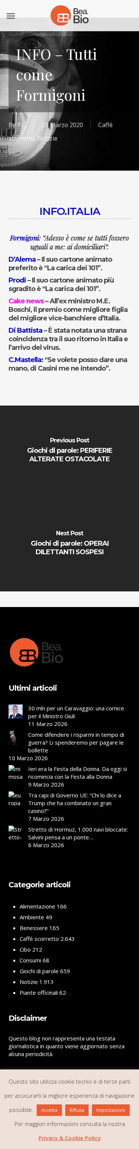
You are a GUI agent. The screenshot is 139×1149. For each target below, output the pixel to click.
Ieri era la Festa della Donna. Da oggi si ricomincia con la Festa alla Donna (77, 772)
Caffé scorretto (39, 938)
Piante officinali (39, 992)
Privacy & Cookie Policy (70, 1138)
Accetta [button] (49, 1110)
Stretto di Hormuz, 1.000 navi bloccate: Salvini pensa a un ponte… (78, 833)
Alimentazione (37, 906)
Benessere (34, 928)
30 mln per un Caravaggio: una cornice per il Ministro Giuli (76, 712)
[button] (11, 15)
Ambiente (32, 917)
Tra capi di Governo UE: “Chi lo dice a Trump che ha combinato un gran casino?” (74, 802)
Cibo (25, 949)
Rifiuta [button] (77, 1110)
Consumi (30, 960)
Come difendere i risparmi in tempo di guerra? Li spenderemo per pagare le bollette (76, 742)
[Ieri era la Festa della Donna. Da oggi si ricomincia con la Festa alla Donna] (16, 775)
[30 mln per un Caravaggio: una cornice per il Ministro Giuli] (16, 715)
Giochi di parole (39, 971)
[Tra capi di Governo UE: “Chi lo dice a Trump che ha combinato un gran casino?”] (16, 807)
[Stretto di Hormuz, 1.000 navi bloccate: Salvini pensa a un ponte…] (16, 845)
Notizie (47, 138)
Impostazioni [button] (110, 1110)
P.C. (22, 125)
